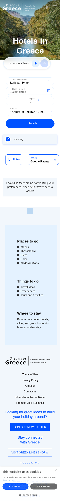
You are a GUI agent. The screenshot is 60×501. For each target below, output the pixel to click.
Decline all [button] (43, 486)
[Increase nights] (38, 100)
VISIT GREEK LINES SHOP (29, 452)
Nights (31, 99)
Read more (7, 480)
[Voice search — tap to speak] (36, 63)
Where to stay (29, 313)
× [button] (56, 470)
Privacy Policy (30, 380)
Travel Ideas (27, 287)
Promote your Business (30, 402)
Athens (24, 247)
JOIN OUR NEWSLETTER (30, 427)
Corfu (23, 259)
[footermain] (30, 211)
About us (30, 385)
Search (32, 123)
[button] (30, 495)
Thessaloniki (28, 251)
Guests (13, 109)
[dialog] (30, 483)
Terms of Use (30, 374)
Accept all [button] (15, 486)
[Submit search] (44, 63)
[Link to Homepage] (12, 7)
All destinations (29, 263)
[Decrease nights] (23, 100)
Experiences (27, 291)
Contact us (30, 391)
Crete (23, 255)
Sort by (34, 158)
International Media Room (30, 397)
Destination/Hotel (20, 80)
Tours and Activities (31, 295)
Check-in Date (18, 89)
